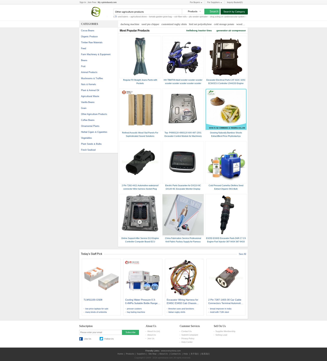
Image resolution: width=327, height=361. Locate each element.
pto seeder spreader (191, 16)
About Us (151, 335)
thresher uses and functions (181, 309)
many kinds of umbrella (96, 312)
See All (242, 254)
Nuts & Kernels (88, 84)
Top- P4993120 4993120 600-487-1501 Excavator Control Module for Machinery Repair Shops (183, 136)
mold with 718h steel (219, 312)
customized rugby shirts (174, 24)
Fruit (83, 66)
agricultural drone (132, 16)
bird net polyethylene (200, 24)
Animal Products (89, 72)
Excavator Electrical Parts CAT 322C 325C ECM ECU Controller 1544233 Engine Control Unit (226, 83)
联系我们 (205, 354)
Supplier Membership (225, 331)
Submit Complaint (189, 335)
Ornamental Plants (90, 126)
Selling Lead (221, 335)
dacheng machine (130, 24)
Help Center (187, 342)
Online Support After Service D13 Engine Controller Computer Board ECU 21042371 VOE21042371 (140, 241)
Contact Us (186, 331)
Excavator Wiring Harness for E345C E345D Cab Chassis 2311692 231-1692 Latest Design (182, 301)
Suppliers (141, 354)
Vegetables (86, 138)
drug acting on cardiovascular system (220, 16)
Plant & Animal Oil (90, 90)
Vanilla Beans (88, 102)
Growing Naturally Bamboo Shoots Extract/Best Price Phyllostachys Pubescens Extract (226, 136)
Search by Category (234, 11)
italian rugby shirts (176, 312)
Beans (84, 60)
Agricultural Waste (90, 96)
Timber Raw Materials (92, 42)
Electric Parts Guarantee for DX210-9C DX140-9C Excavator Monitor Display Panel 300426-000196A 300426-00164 (183, 189)
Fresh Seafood (88, 150)
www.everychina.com (171, 351)
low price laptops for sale (96, 309)
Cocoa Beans (87, 30)
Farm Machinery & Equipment (96, 54)
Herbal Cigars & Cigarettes (94, 132)
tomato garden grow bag (153, 16)
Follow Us (109, 339)
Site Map (152, 354)
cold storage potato (224, 24)
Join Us (150, 338)
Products (130, 354)
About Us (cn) (153, 331)
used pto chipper (150, 24)
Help (185, 354)
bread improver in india (220, 309)
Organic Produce (89, 36)
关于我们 (195, 354)
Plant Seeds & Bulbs (91, 144)
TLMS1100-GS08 (93, 299)
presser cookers (134, 309)
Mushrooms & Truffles (92, 78)
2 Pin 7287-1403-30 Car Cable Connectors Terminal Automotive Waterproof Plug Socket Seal (225, 301)
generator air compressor (231, 30)
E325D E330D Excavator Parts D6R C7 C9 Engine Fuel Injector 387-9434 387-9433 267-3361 (226, 241)
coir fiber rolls (173, 16)
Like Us (87, 339)
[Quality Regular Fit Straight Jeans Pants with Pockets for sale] (140, 76)
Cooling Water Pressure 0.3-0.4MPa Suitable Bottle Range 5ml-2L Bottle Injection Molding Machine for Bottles (141, 301)
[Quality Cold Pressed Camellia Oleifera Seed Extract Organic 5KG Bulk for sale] (226, 182)
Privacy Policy (187, 338)
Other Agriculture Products (94, 114)
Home (120, 354)
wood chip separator (247, 24)
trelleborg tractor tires (199, 30)
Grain (83, 108)
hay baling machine (136, 312)
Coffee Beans (88, 120)
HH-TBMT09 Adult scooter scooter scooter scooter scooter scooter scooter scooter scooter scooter (183, 83)
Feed (83, 48)
